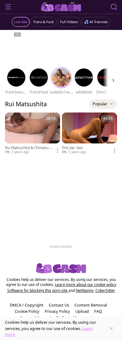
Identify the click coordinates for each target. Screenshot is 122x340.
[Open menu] (8, 6)
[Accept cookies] (111, 328)
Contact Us (59, 305)
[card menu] (57, 150)
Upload (82, 311)
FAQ (98, 311)
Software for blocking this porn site (38, 290)
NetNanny (85, 290)
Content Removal (90, 305)
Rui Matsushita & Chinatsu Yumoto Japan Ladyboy (28, 148)
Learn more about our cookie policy (85, 284)
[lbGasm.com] (61, 7)
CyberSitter (105, 290)
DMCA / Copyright (26, 305)
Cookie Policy (27, 311)
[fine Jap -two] (89, 133)
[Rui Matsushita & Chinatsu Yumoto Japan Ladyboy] (32, 133)
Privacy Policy (57, 311)
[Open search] (113, 6)
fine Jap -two (72, 148)
